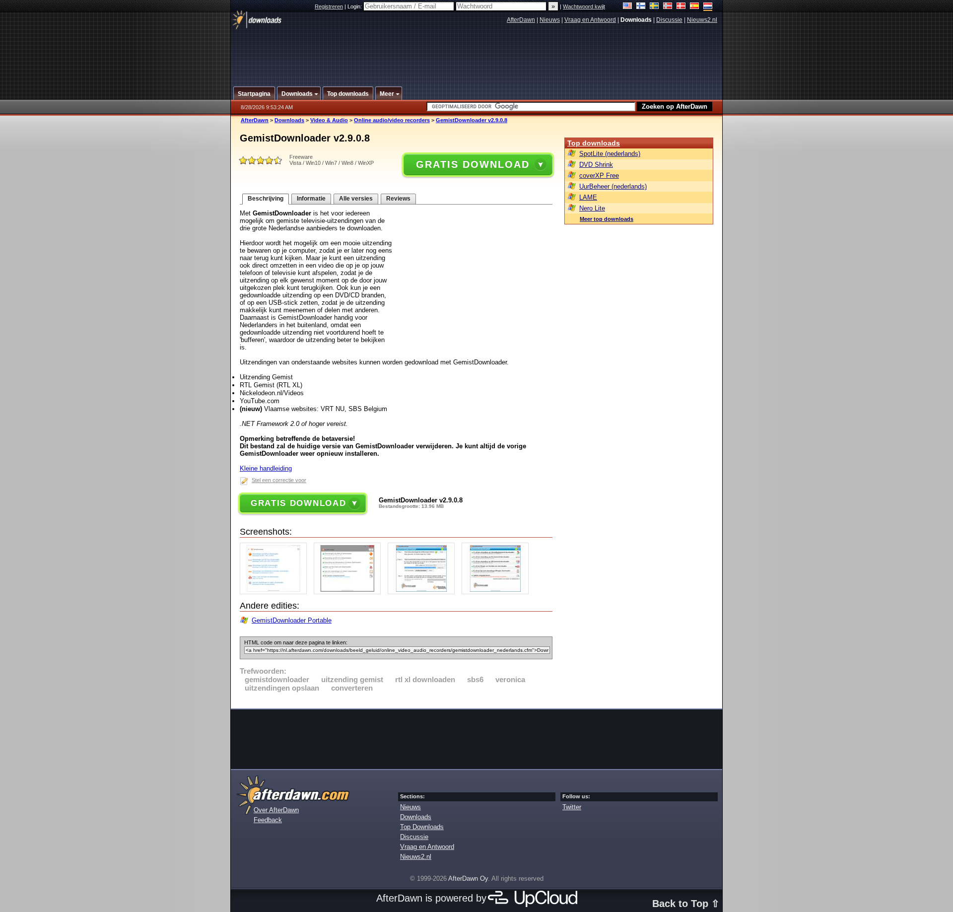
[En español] (694, 6)
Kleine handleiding (266, 468)
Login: (355, 6)
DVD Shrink (596, 164)
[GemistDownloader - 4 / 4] (498, 592)
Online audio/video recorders (392, 120)
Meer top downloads (606, 219)
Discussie (669, 19)
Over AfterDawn (276, 810)
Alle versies (356, 198)
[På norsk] (668, 6)
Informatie (311, 198)
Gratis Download (472, 164)
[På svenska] (654, 6)
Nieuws (550, 19)
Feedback (268, 820)
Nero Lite (592, 208)
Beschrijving (265, 198)
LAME (588, 197)
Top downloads (593, 143)
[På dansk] (681, 6)
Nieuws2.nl (702, 19)
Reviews (398, 198)
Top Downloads (422, 827)
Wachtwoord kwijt (584, 6)
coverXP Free (599, 175)
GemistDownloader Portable (292, 620)
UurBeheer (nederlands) (613, 186)
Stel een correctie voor (279, 480)
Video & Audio (329, 120)
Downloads (289, 120)
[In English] (627, 6)
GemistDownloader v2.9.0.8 (471, 120)
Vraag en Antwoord (590, 19)
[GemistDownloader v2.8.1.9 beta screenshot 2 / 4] (350, 592)
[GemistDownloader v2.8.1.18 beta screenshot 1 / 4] (276, 592)
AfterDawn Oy (468, 878)
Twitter (571, 807)
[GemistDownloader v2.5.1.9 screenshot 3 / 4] (424, 592)
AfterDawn (521, 19)
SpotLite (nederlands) (609, 153)
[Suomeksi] (641, 6)
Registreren (329, 6)
